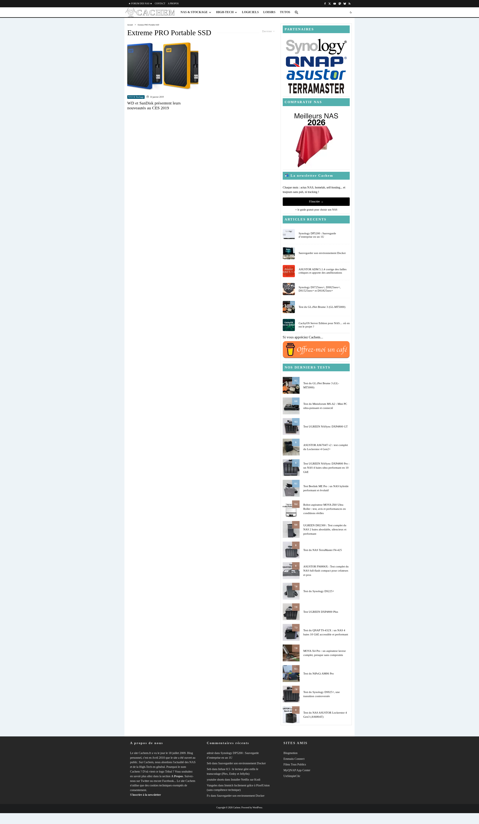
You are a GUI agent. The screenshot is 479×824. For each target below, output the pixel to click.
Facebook (168, 780)
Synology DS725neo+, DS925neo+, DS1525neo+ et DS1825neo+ (320, 289)
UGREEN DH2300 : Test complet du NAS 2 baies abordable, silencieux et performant (324, 529)
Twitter (145, 780)
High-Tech (225, 12)
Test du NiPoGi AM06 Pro (318, 673)
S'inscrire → (316, 201)
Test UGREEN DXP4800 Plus (320, 611)
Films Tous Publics (294, 764)
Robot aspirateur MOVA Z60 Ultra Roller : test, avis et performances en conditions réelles (324, 509)
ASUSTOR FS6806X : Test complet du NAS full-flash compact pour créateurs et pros (326, 570)
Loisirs (269, 12)
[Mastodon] (339, 4)
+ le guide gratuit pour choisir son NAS (316, 209)
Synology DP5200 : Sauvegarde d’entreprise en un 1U (317, 235)
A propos (173, 3)
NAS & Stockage (194, 12)
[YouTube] (334, 4)
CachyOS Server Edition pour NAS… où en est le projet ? (324, 325)
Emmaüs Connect (293, 758)
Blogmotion (290, 753)
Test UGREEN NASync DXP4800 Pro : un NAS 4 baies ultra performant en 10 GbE (326, 467)
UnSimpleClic (291, 776)
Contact (160, 3)
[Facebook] (325, 4)
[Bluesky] (344, 4)
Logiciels (250, 12)
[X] (329, 4)
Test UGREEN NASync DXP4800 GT (325, 426)
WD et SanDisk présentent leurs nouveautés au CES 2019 (154, 105)
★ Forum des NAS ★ (140, 3)
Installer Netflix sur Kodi (245, 779)
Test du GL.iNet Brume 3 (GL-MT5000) (322, 306)
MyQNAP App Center (296, 770)
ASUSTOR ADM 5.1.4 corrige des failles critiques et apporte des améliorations (323, 271)
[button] (296, 12)
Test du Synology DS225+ (318, 591)
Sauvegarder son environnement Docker (322, 253)
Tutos (285, 12)
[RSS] (349, 4)
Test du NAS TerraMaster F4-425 (322, 550)
